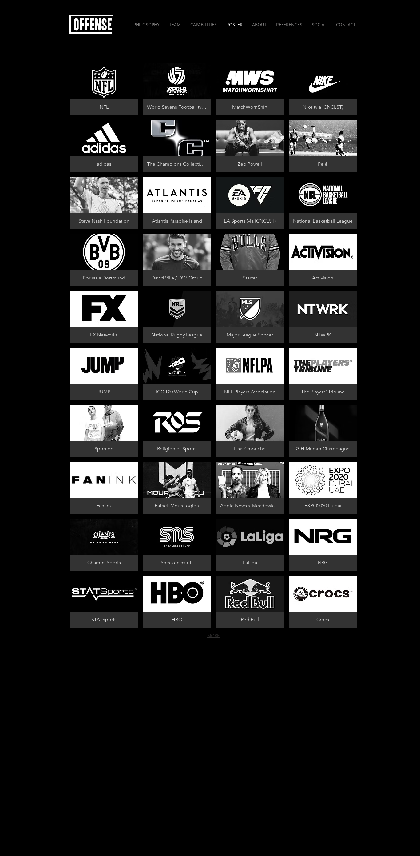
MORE (213, 635)
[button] (104, 89)
